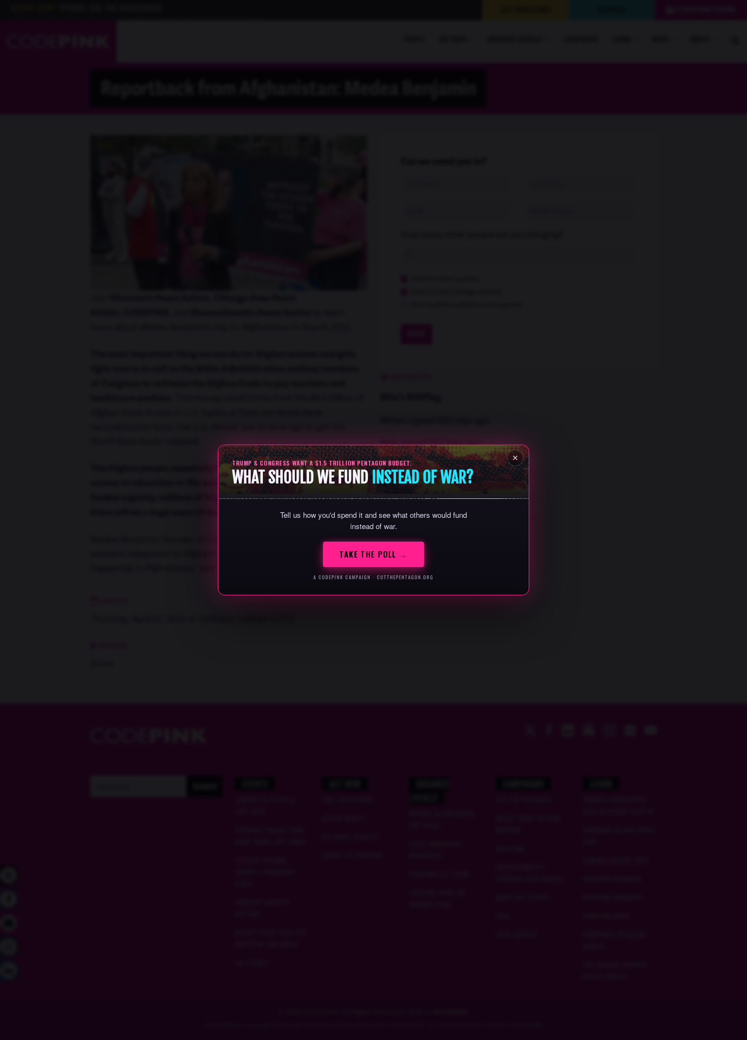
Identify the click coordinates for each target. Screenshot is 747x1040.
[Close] (515, 458)
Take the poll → (373, 554)
